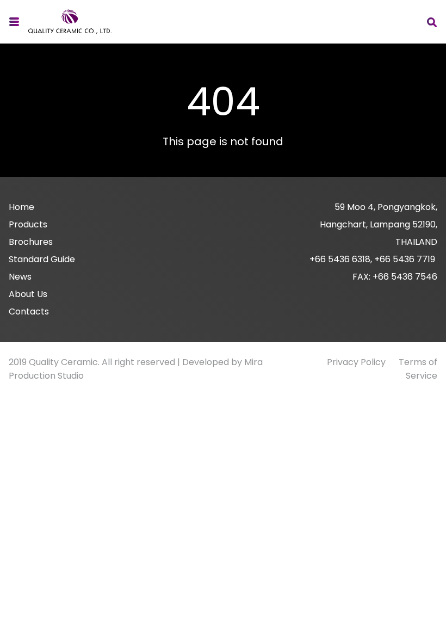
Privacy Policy (356, 362)
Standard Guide (42, 259)
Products (28, 224)
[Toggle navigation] (14, 22)
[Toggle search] (432, 22)
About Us (28, 294)
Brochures (31, 242)
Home (21, 207)
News (20, 276)
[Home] (70, 21)
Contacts (29, 311)
